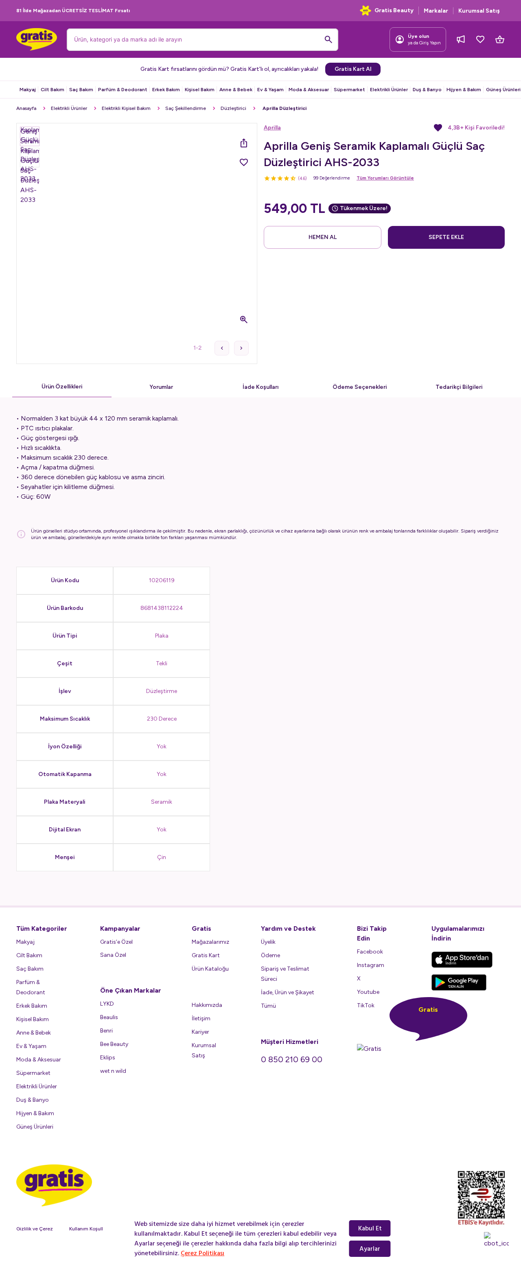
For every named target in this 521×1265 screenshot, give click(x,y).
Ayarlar (369, 1248)
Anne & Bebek (235, 89)
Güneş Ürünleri (503, 89)
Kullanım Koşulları (88, 1229)
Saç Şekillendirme (185, 108)
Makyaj (28, 89)
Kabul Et (370, 1228)
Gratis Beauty (394, 10)
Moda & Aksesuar (309, 89)
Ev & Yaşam (270, 89)
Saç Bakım (81, 89)
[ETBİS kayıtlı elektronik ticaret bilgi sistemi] (481, 1198)
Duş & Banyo (427, 89)
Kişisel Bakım (200, 89)
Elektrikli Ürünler (389, 89)
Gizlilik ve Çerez (34, 1229)
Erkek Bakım (166, 89)
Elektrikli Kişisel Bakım (126, 108)
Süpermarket (349, 89)
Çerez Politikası (202, 1253)
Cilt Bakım (52, 89)
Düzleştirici (233, 108)
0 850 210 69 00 (291, 1059)
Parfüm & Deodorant (122, 89)
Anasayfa (26, 108)
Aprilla (272, 127)
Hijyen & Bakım (464, 89)
